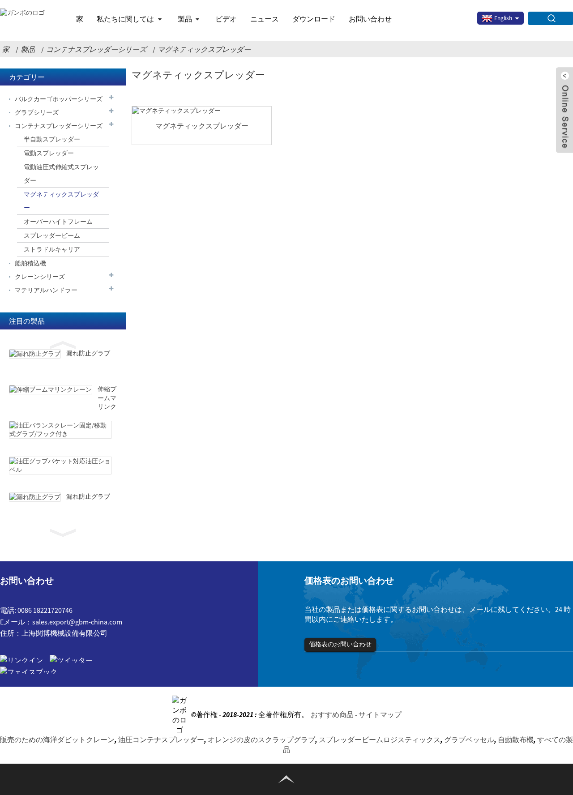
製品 (185, 18)
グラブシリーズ (37, 112)
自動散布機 (516, 739)
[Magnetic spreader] (201, 111)
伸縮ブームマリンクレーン (107, 402)
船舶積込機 (30, 263)
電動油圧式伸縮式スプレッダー (61, 173)
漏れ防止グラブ (88, 353)
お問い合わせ (370, 18)
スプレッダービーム (52, 235)
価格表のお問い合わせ (340, 644)
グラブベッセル (469, 739)
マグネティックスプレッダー (204, 49)
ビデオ (226, 18)
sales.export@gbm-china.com (77, 621)
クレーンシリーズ (40, 277)
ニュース (264, 18)
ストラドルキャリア (52, 249)
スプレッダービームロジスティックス (379, 739)
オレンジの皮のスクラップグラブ (261, 739)
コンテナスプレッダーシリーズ (96, 49)
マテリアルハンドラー (46, 290)
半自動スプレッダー (52, 139)
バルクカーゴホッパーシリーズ (59, 99)
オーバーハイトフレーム (58, 222)
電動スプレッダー (49, 153)
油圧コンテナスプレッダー (161, 739)
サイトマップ (380, 714)
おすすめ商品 (332, 714)
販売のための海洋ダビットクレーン (57, 739)
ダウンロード (313, 18)
